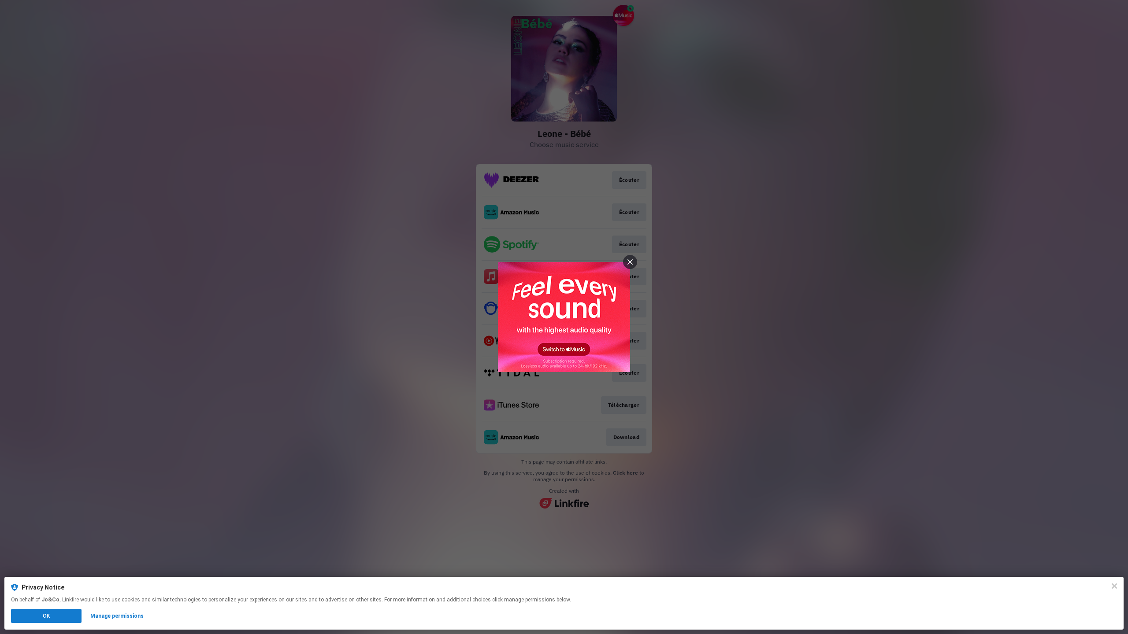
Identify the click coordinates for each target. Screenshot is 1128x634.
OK (46, 616)
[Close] (1114, 586)
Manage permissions (117, 616)
